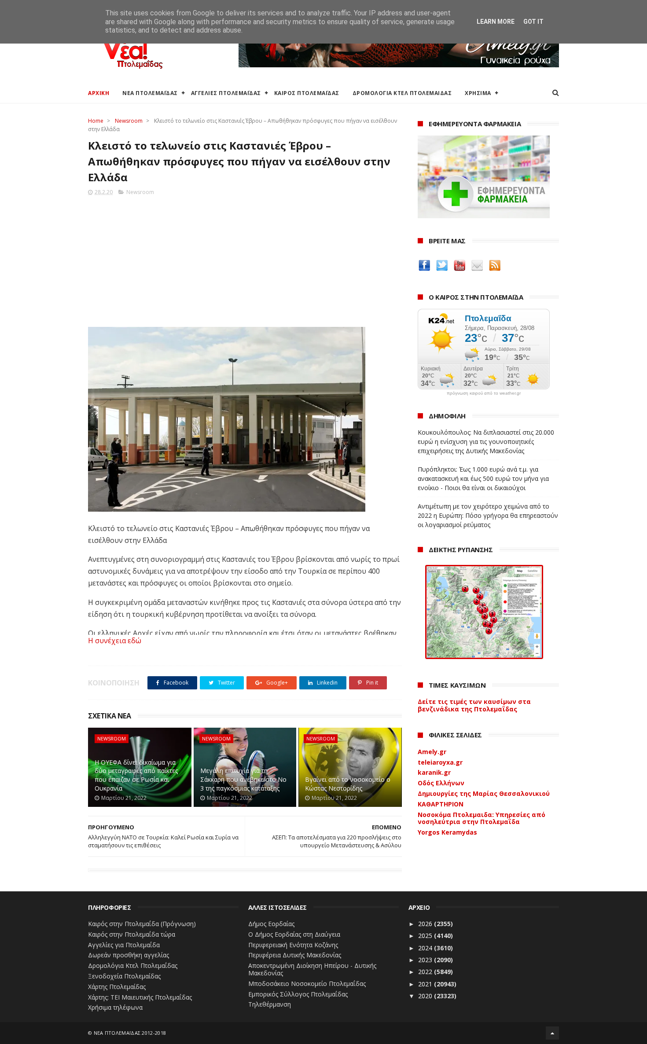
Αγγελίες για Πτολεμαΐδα (124, 945)
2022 (426, 971)
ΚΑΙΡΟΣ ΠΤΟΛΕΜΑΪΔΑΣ (306, 93)
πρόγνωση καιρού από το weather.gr (484, 393)
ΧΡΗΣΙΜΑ (478, 93)
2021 (426, 984)
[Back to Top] (552, 1033)
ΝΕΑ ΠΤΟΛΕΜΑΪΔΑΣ (150, 93)
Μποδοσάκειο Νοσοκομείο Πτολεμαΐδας (307, 983)
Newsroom (129, 121)
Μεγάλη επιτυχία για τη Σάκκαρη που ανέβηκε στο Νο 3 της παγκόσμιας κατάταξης (243, 779)
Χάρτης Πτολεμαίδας (117, 986)
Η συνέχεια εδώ (114, 640)
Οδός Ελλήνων (441, 783)
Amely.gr (432, 751)
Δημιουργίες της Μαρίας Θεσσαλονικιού (484, 793)
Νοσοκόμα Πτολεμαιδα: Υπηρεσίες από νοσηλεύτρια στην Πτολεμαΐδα (481, 818)
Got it (533, 21)
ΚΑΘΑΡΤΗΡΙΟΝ (440, 804)
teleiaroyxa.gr (440, 762)
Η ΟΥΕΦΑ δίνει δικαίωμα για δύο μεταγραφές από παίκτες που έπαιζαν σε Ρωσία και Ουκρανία (136, 775)
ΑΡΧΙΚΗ (98, 93)
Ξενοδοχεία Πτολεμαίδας (124, 976)
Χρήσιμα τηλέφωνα (115, 1007)
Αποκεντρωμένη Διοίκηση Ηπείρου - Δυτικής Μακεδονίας (312, 969)
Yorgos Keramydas (447, 832)
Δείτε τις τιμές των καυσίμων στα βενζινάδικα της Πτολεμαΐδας (474, 705)
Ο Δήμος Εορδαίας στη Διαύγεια (294, 934)
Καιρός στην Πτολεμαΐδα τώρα (131, 934)
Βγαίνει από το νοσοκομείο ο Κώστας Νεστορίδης (347, 783)
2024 (426, 948)
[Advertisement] (245, 258)
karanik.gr (434, 772)
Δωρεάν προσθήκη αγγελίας (128, 955)
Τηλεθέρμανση (269, 1004)
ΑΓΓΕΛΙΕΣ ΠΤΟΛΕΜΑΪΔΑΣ (226, 93)
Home (95, 121)
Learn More (496, 21)
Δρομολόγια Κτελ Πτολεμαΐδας (132, 965)
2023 (426, 960)
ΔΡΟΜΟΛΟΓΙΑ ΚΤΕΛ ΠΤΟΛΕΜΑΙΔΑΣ (402, 93)
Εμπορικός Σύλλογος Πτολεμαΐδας (298, 994)
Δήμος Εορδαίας (271, 923)
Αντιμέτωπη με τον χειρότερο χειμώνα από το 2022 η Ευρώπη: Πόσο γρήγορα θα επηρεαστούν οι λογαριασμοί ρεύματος (488, 515)
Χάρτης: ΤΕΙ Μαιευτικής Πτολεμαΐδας (140, 997)
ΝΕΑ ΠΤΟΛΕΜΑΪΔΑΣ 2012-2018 (130, 1032)
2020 (426, 996)
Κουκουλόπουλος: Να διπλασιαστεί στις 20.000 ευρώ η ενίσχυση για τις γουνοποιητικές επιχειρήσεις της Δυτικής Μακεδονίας (486, 441)
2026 (426, 923)
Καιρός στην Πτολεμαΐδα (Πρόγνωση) (142, 923)
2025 (426, 935)
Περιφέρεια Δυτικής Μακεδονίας (294, 955)
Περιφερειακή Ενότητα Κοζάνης (293, 945)
